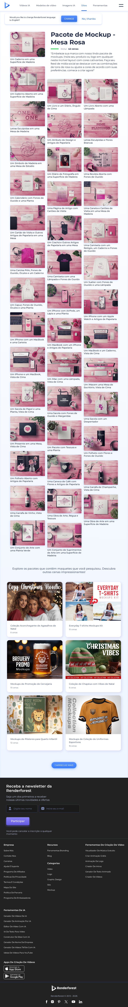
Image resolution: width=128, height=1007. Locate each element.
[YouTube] (73, 1002)
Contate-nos (10, 856)
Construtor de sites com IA (17, 937)
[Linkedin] (80, 1002)
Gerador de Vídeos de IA (15, 916)
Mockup (51, 890)
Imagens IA (68, 5)
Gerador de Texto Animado (98, 871)
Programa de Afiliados (14, 871)
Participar (18, 821)
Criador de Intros (93, 866)
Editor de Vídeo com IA (15, 926)
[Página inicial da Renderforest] (7, 5)
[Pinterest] (59, 1002)
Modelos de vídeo (46, 5)
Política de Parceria (13, 892)
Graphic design (54, 879)
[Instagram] (52, 1002)
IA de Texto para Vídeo (14, 931)
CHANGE (69, 18)
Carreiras (8, 861)
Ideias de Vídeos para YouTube (18, 953)
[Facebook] (46, 1002)
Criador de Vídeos (93, 877)
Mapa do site (10, 887)
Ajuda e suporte (11, 866)
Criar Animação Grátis (95, 856)
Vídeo (50, 869)
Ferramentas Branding (58, 850)
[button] (49, 618)
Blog (49, 856)
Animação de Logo (94, 861)
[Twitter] (66, 1002)
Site (49, 885)
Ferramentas (100, 5)
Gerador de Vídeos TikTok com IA (19, 947)
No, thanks (89, 18)
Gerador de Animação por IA (17, 921)
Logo (49, 874)
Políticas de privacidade (15, 877)
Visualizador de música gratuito (100, 850)
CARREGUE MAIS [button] (64, 765)
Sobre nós (8, 850)
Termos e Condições (13, 882)
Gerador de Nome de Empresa (18, 942)
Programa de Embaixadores (17, 898)
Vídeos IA (25, 5)
